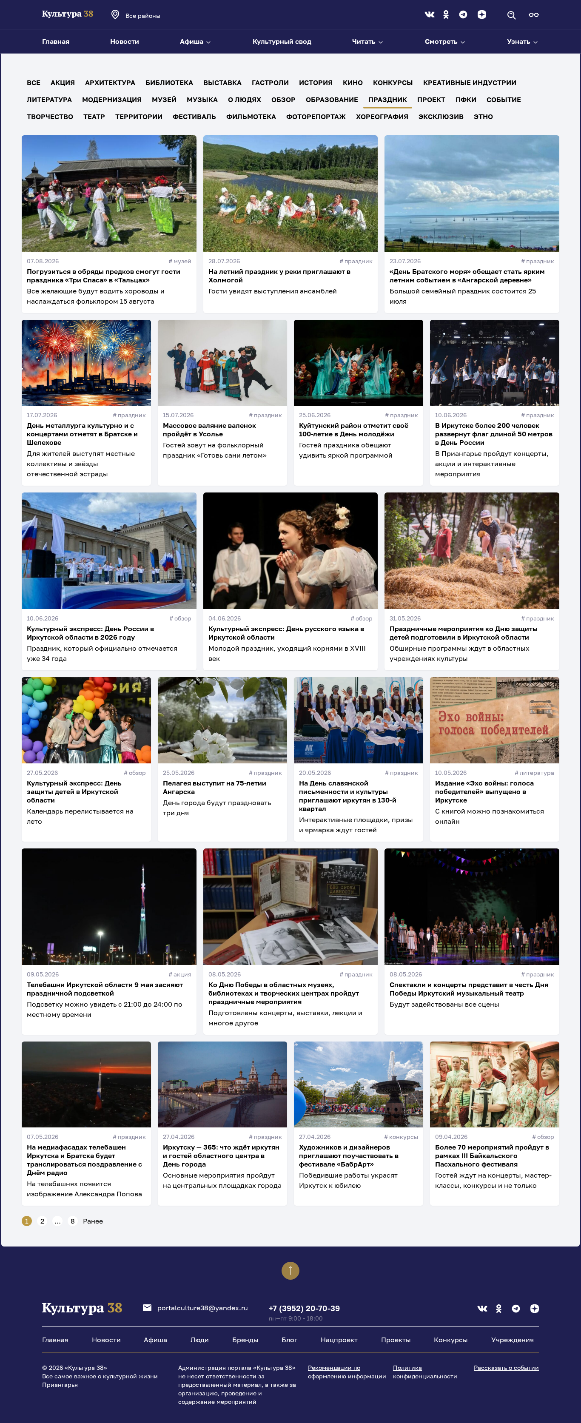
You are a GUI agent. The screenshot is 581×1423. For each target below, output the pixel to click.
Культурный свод (282, 41)
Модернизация (112, 99)
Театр (94, 116)
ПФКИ (466, 99)
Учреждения (512, 1339)
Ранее (93, 1221)
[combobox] (154, 15)
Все (33, 82)
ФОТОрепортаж (316, 116)
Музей (164, 99)
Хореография (382, 116)
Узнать (519, 41)
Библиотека (169, 82)
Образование (332, 99)
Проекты (396, 1339)
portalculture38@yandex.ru (202, 1307)
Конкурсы (393, 82)
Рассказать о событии (506, 1367)
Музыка (202, 99)
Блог (289, 1339)
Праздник (387, 99)
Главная (55, 41)
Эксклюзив (441, 116)
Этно (483, 116)
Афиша (192, 41)
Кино (353, 82)
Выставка (222, 82)
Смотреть (442, 41)
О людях (244, 99)
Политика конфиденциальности (425, 1372)
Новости (124, 41)
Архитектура (110, 82)
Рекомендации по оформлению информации (347, 1372)
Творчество (50, 116)
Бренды (245, 1339)
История (316, 82)
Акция (63, 82)
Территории (138, 116)
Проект (431, 99)
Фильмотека (251, 116)
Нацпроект (339, 1339)
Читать (364, 41)
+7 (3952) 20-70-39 (304, 1308)
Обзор (283, 99)
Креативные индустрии (469, 82)
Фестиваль (194, 116)
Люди (200, 1339)
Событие (504, 99)
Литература (49, 99)
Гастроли (270, 82)
